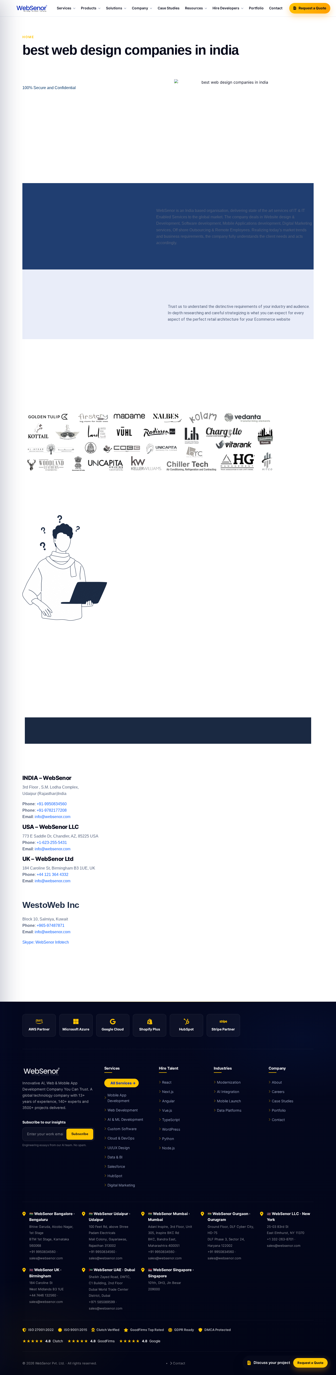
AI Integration (228, 1092)
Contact (275, 8)
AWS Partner (39, 1029)
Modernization (229, 1082)
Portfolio (256, 8)
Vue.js (167, 1110)
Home (28, 37)
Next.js (168, 1092)
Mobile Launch (229, 1101)
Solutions (114, 8)
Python (168, 1139)
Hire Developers (226, 8)
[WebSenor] (58, 1071)
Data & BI (114, 1157)
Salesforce (116, 1166)
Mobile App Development (118, 1098)
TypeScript (171, 1120)
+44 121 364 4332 (52, 874)
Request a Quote (312, 8)
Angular (168, 1101)
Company (140, 8)
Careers (278, 1092)
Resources (194, 8)
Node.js (168, 1148)
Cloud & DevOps (121, 1138)
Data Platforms (229, 1110)
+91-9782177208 (52, 810)
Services (64, 8)
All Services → (123, 1083)
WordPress (171, 1129)
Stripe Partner (223, 1029)
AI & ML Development (125, 1119)
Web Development (122, 1110)
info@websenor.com (52, 816)
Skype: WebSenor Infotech (45, 942)
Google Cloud (113, 1029)
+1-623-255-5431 (51, 842)
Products (88, 8)
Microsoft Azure (75, 1029)
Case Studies (169, 8)
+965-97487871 (50, 925)
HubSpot (186, 1029)
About (277, 1082)
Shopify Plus (149, 1029)
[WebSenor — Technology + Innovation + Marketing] (32, 8)
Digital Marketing (121, 1185)
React (166, 1082)
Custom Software (122, 1129)
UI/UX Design (118, 1148)
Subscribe (79, 1134)
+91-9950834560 (52, 804)
